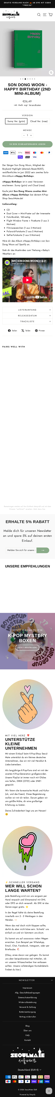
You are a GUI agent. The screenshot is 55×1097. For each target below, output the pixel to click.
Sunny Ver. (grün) (16, 121)
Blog (28, 1025)
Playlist (16, 777)
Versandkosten (35, 105)
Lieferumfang (27, 309)
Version (27, 115)
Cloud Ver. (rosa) (39, 121)
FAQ (27, 1035)
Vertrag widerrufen (27, 1016)
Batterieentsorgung (27, 1011)
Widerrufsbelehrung (27, 1002)
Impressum (27, 987)
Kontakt (27, 1040)
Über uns (27, 1030)
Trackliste (27, 321)
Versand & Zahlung (27, 1007)
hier (43, 509)
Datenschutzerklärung (27, 997)
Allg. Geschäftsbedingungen (27, 992)
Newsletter (27, 980)
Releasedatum (27, 315)
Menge (27, 130)
